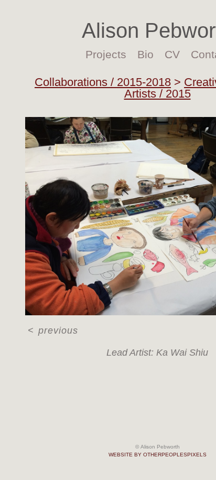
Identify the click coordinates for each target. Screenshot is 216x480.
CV (172, 54)
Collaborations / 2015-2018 (103, 82)
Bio (145, 54)
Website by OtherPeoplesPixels (158, 454)
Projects (105, 54)
